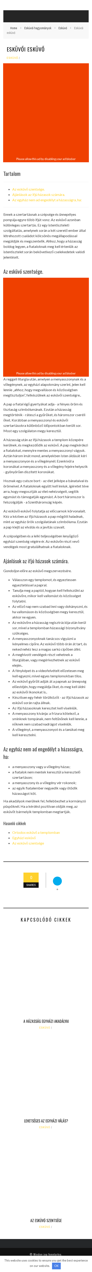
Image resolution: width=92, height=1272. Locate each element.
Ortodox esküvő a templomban (36, 832)
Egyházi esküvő (24, 838)
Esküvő (12, 58)
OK (56, 1266)
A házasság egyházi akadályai (46, 1021)
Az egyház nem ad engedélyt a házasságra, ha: (47, 200)
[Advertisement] (46, 110)
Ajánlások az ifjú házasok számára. (38, 194)
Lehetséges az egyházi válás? (46, 1121)
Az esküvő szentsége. (28, 189)
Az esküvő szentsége (28, 843)
